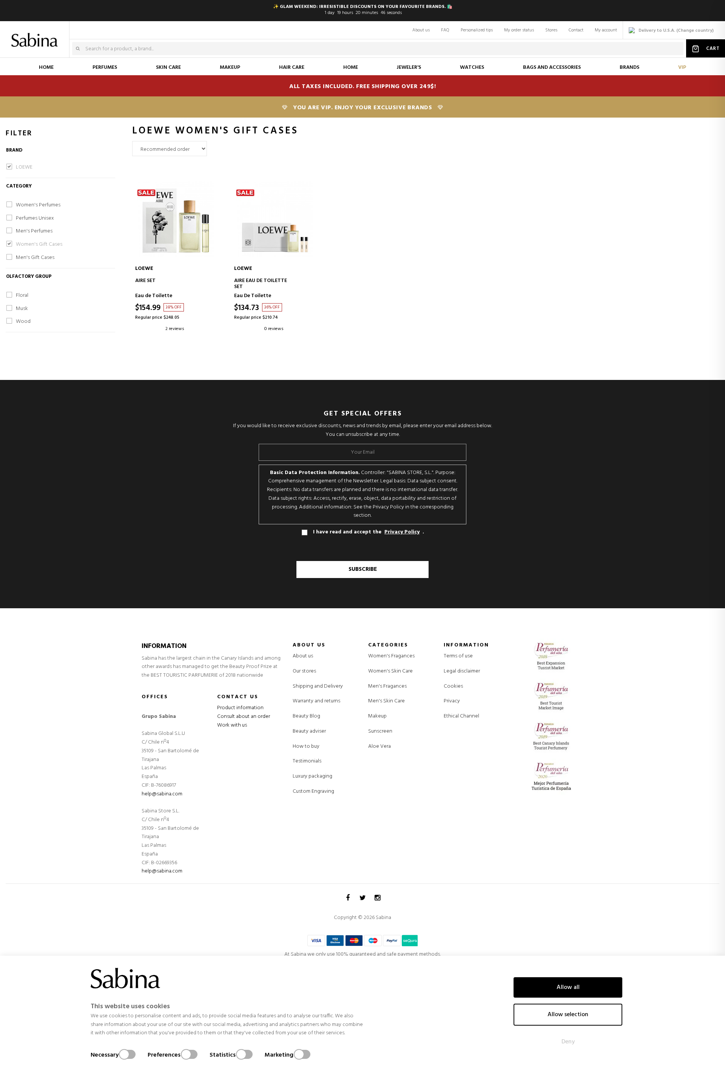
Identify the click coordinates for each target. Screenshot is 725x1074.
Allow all (568, 987)
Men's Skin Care (386, 701)
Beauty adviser (309, 731)
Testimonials (307, 761)
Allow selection (568, 1015)
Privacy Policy (402, 532)
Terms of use (458, 656)
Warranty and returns (316, 701)
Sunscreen (380, 731)
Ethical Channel (461, 716)
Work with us (232, 725)
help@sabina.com (162, 794)
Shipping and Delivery (318, 686)
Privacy (452, 701)
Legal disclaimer (462, 671)
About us (421, 30)
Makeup (377, 716)
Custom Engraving (313, 791)
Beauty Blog (306, 716)
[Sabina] (36, 35)
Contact (576, 30)
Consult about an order (243, 716)
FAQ (445, 30)
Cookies (453, 686)
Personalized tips (477, 30)
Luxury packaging (312, 776)
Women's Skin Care (390, 671)
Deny (568, 1042)
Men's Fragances (387, 686)
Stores (551, 30)
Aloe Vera (379, 746)
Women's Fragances (391, 656)
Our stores (304, 671)
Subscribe (363, 569)
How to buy (306, 746)
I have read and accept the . (368, 532)
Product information (240, 708)
